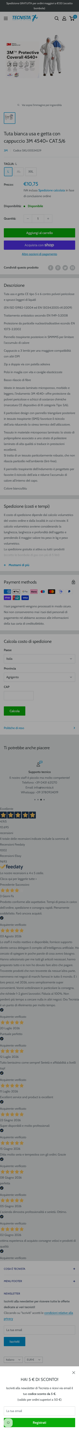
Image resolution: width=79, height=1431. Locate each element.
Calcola (15, 711)
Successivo (22, 884)
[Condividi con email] (72, 267)
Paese (8, 650)
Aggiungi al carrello (39, 233)
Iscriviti (15, 1341)
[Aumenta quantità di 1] (48, 219)
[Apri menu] (6, 18)
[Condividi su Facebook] (50, 267)
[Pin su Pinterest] (58, 267)
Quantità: (10, 218)
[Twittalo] (65, 267)
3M (6, 150)
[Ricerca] (57, 18)
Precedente (7, 884)
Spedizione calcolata (51, 190)
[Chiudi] (73, 1372)
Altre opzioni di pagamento (39, 254)
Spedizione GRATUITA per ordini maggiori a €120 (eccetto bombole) (39, 6)
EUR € (30, 1359)
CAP (6, 687)
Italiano (10, 1359)
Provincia (10, 668)
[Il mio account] (64, 18)
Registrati (39, 1422)
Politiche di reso (14, 728)
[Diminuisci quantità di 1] (28, 219)
